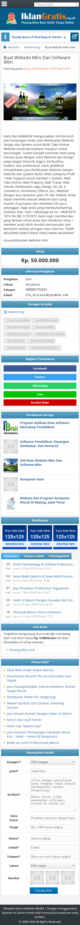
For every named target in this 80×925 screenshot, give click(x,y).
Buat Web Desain (47, 320)
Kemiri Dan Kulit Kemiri (24, 720)
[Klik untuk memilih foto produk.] (37, 877)
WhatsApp (40, 386)
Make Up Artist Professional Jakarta (33, 742)
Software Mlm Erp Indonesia (46, 348)
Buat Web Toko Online (50, 334)
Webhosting (16, 312)
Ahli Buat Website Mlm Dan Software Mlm (41, 462)
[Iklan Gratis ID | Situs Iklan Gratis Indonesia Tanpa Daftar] (40, 23)
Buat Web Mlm (45, 327)
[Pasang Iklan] (74, 37)
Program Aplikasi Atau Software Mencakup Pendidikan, (44, 425)
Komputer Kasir (32, 479)
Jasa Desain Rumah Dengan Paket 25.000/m (39, 713)
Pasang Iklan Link (22, 650)
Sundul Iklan (40, 403)
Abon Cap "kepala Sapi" (24, 726)
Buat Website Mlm (42, 341)
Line (40, 394)
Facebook (40, 368)
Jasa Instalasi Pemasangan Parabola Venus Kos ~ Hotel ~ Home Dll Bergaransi (38, 734)
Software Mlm (16, 348)
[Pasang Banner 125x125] (14, 537)
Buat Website (16, 341)
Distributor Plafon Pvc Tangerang (31, 697)
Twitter (40, 377)
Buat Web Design (18, 327)
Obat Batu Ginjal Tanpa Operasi (30, 670)
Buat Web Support (19, 334)
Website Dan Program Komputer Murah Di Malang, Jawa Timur (45, 500)
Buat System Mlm (19, 320)
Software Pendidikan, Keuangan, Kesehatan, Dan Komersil (45, 443)
